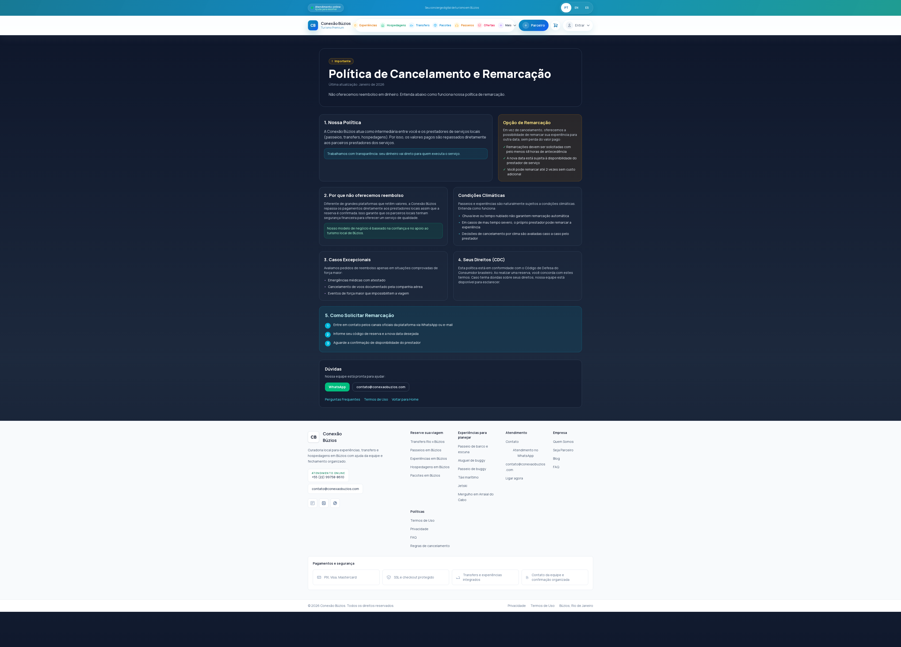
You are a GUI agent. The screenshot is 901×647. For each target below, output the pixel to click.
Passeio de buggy (472, 469)
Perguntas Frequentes (342, 399)
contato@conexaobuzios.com (380, 387)
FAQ (556, 467)
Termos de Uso (376, 399)
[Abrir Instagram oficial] (323, 503)
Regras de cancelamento (430, 546)
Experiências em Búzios (428, 458)
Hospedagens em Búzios (430, 467)
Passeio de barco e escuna (473, 449)
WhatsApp (337, 387)
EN (576, 8)
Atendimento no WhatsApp (525, 453)
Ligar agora (514, 478)
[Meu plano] (555, 25)
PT (566, 8)
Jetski (462, 485)
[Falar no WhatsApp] (335, 503)
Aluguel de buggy (471, 460)
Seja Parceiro (563, 450)
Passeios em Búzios (425, 450)
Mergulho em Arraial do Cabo (476, 497)
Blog (556, 458)
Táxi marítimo (468, 477)
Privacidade (419, 529)
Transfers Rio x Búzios (427, 441)
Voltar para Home (405, 399)
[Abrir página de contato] (312, 503)
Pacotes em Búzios (425, 475)
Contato (512, 441)
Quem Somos (563, 441)
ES (587, 8)
